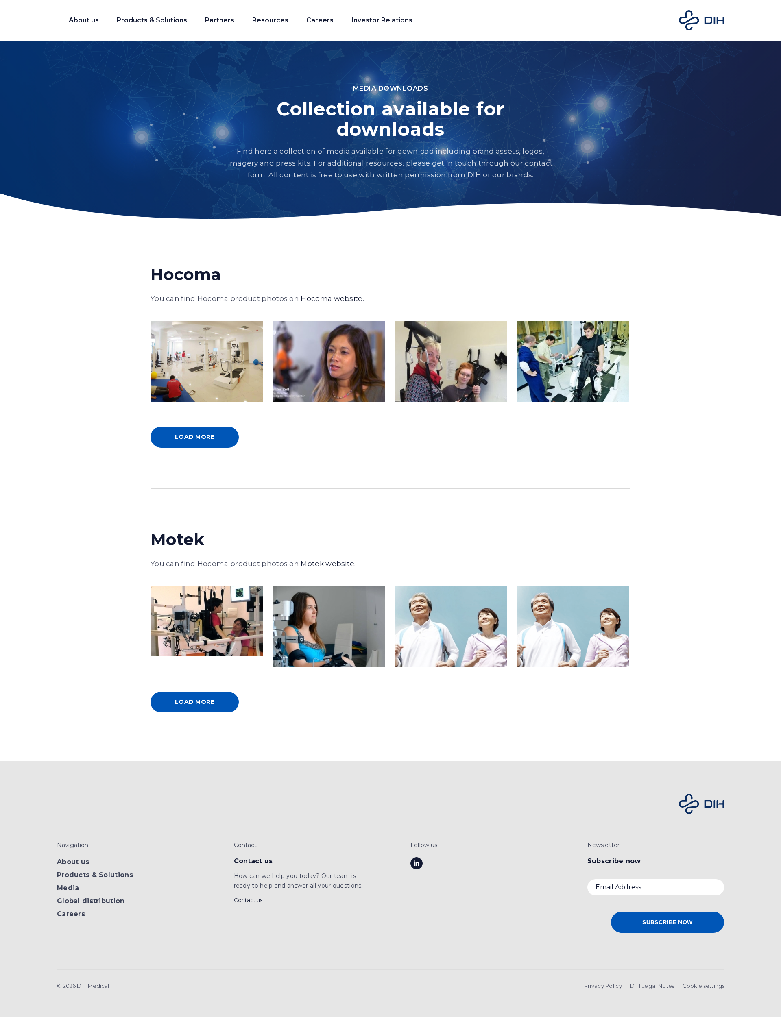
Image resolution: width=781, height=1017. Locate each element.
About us (73, 862)
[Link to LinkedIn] (416, 863)
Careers (71, 914)
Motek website (327, 564)
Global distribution (91, 901)
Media (68, 888)
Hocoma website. (332, 298)
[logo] (701, 20)
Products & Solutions (95, 875)
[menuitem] (603, 986)
